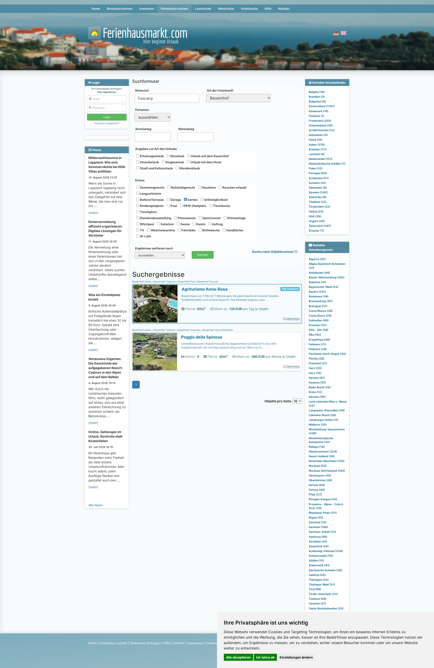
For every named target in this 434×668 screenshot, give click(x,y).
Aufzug (217, 224)
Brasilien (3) (317, 96)
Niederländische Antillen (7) (327, 163)
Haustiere (208, 187)
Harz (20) (315, 368)
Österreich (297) (320, 225)
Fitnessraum (186, 218)
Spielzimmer (211, 218)
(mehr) (93, 213)
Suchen (202, 255)
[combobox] (166, 98)
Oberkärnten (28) (320, 480)
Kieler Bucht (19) (320, 387)
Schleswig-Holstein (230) (326, 551)
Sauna (185, 224)
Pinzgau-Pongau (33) (323, 499)
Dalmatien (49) (319, 320)
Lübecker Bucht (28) (322, 415)
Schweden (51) (319, 178)
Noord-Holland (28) (322, 456)
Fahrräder (188, 230)
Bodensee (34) (318, 296)
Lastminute (203, 8)
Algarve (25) (317, 259)
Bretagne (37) (318, 306)
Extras (139, 180)
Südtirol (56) (317, 575)
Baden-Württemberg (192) (326, 277)
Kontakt (284, 8)
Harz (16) (315, 373)
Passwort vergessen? (106, 123)
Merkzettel (226, 8)
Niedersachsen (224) (323, 451)
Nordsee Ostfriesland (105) (327, 470)
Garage (175, 199)
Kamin (200, 224)
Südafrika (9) (317, 197)
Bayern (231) (317, 291)
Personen (142, 109)
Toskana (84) (317, 598)
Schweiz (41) (317, 183)
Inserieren (146, 8)
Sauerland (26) (319, 546)
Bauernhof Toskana (164, 281)
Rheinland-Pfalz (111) (323, 512)
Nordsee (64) (318, 465)
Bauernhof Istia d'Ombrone (217, 330)
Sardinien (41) (318, 541)
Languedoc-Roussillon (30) (327, 410)
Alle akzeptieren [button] (238, 657)
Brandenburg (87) (321, 301)
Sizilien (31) (316, 560)
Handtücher (234, 230)
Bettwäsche (211, 230)
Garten (192, 199)
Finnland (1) (316, 116)
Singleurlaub (174, 162)
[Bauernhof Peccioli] (155, 304)
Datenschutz (216, 643)
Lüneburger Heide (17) (323, 420)
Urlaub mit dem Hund (205, 162)
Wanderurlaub (189, 168)
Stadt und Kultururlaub (156, 168)
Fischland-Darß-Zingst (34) (327, 353)
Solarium (167, 224)
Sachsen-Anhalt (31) (322, 531)
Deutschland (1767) (322, 106)
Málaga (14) (317, 446)
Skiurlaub (177, 156)
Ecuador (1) (316, 230)
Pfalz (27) (315, 494)
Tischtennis (221, 206)
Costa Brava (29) (320, 315)
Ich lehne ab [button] (265, 657)
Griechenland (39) (321, 125)
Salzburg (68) (318, 536)
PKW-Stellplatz (194, 206)
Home (96, 8)
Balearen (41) (317, 282)
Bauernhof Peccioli (207, 281)
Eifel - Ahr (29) (318, 330)
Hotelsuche (249, 8)
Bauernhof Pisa (186, 281)
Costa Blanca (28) (321, 311)
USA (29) (315, 216)
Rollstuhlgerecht (182, 187)
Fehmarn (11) (317, 344)
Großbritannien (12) (322, 130)
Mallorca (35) (318, 424)
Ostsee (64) (317, 485)
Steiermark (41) (319, 565)
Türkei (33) (316, 211)
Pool (173, 206)
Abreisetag (186, 129)
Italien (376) (317, 144)
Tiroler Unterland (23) (323, 594)
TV (141, 230)
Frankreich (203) (320, 120)
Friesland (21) (318, 363)
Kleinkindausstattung (155, 218)
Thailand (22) (318, 202)
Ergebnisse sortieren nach (154, 248)
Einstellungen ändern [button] (296, 657)
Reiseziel (142, 90)
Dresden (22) (318, 325)
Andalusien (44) (319, 272)
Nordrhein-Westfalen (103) (326, 461)
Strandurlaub (149, 162)
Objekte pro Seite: (278, 401)
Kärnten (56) (317, 396)
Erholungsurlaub (151, 156)
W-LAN (145, 236)
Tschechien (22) (319, 206)
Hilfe (267, 8)
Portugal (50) (318, 173)
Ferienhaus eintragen (145, 643)
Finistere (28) (318, 349)
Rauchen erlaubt (234, 187)
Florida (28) (316, 358)
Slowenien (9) (318, 187)
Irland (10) (315, 139)
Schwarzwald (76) (321, 555)
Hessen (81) (317, 377)
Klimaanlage (236, 218)
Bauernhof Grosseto (189, 330)
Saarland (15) (318, 522)
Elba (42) (315, 334)
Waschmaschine (162, 230)
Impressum (195, 643)
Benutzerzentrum (119, 8)
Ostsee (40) (317, 489)
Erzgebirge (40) (319, 339)
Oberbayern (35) (320, 475)
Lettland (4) (317, 154)
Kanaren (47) (317, 382)
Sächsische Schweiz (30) (325, 570)
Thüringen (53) (319, 579)
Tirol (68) (315, 589)
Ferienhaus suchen (174, 8)
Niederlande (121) (320, 159)
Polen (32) (316, 168)
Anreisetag (143, 129)
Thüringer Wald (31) (322, 584)
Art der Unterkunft (220, 90)
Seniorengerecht (151, 187)
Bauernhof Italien (142, 281)
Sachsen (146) (318, 527)
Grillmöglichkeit (215, 199)
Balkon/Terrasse (151, 199)
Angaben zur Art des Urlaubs (156, 149)
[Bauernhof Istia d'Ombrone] (154, 352)
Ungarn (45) (317, 221)
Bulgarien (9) (317, 101)
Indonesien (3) (318, 135)
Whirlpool (146, 224)
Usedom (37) (317, 603)
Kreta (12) (315, 392)
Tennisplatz (148, 212)
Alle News (95, 505)
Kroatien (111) (318, 149)
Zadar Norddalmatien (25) (326, 608)
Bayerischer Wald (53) (323, 287)
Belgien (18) (317, 92)
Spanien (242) (318, 192)
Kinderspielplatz (151, 206)
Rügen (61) (316, 517)
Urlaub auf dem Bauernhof (209, 156)
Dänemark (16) (318, 111)
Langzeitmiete (150, 193)
